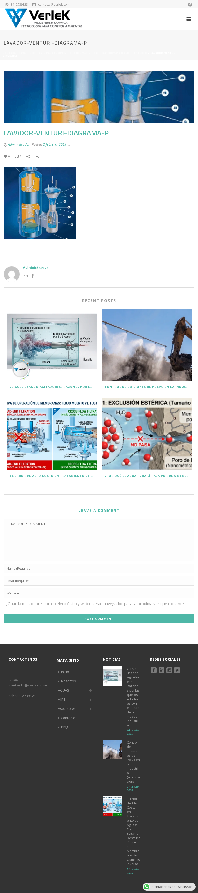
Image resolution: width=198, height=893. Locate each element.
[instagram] (169, 670)
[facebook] (154, 670)
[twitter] (177, 670)
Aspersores (67, 708)
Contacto (68, 717)
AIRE (61, 699)
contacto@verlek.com (54, 4)
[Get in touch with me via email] (26, 276)
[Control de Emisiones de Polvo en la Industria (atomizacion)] (147, 345)
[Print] (39, 156)
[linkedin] (161, 670)
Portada (9, 53)
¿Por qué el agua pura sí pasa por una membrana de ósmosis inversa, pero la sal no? (148, 476)
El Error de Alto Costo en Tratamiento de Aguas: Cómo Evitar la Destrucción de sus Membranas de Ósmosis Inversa (53, 476)
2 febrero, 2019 (54, 144)
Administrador (19, 144)
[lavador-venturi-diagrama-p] (99, 97)
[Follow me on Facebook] (33, 276)
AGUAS (63, 690)
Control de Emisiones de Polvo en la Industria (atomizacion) (148, 387)
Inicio (65, 672)
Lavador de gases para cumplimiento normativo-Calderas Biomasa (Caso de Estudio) (83, 53)
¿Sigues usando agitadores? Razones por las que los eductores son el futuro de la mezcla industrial (53, 387)
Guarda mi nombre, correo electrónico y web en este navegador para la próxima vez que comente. (96, 603)
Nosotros (68, 681)
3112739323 (19, 4)
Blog (64, 727)
